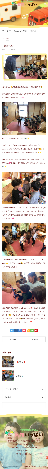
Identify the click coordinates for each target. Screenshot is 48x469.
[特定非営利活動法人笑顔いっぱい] (24, 3)
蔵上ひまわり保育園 (8, 49)
